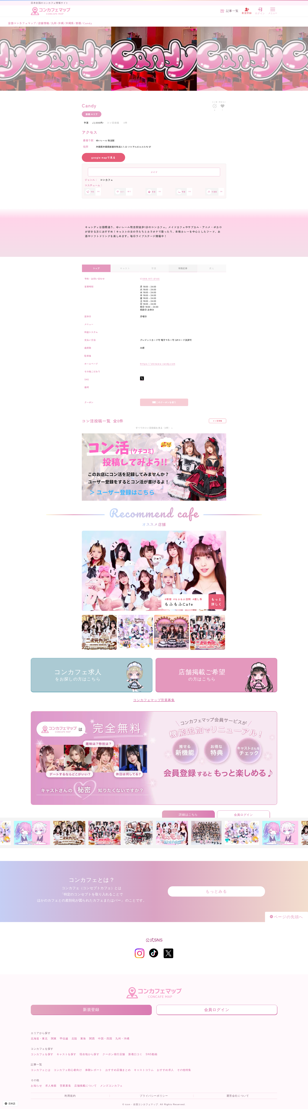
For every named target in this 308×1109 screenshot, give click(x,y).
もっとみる (216, 891)
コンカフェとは (41, 1070)
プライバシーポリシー (154, 1096)
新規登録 (91, 1009)
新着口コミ (135, 1054)
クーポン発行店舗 (114, 1054)
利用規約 (70, 1096)
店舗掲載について (85, 1085)
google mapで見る (103, 157)
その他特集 (184, 1070)
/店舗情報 (42, 23)
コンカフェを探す (42, 1054)
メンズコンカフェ (111, 1085)
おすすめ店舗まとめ (118, 1070)
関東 (54, 1038)
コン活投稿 (217, 421)
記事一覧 (232, 11)
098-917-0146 (150, 278)
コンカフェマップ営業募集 (154, 700)
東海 (83, 1038)
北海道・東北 (39, 1038)
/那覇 (77, 23)
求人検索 (50, 1085)
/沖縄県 (69, 23)
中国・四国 (105, 1038)
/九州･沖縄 (56, 23)
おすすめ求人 (165, 1070)
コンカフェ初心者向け (68, 1070)
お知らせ (36, 1085)
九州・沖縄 (122, 1038)
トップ (96, 268)
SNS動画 (152, 1054)
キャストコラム (144, 1070)
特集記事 (182, 268)
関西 (92, 1038)
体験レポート (93, 1070)
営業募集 (65, 1085)
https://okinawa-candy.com (157, 363)
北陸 (74, 1038)
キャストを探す (66, 1054)
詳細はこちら (188, 814)
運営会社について (238, 1096)
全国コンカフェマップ (22, 23)
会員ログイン (243, 814)
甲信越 (64, 1038)
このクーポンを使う (166, 402)
